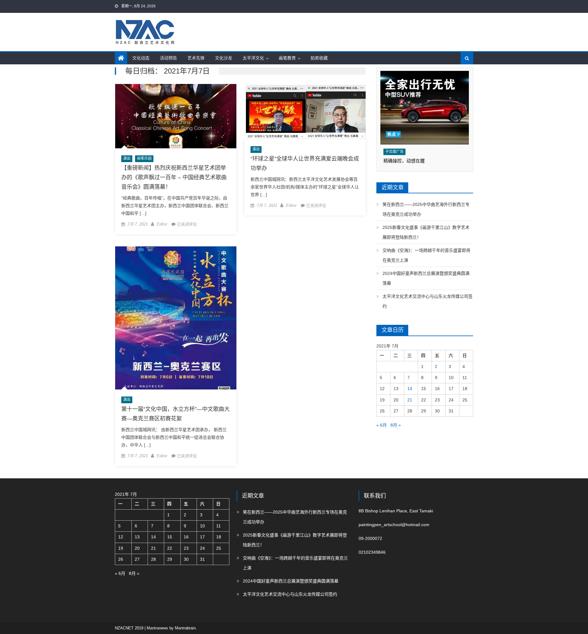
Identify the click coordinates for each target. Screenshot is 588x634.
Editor (162, 224)
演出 (126, 158)
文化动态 (140, 57)
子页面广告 (394, 152)
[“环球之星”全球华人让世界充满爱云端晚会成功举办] (305, 111)
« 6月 (381, 425)
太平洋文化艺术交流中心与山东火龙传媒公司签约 (428, 301)
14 (409, 388)
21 (409, 399)
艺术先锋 (196, 57)
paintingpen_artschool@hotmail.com (394, 524)
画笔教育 (287, 57)
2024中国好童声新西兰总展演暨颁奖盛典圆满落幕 (426, 278)
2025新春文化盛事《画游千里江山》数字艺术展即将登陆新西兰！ (426, 232)
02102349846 (372, 552)
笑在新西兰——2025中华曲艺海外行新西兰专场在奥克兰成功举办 (426, 209)
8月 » (395, 425)
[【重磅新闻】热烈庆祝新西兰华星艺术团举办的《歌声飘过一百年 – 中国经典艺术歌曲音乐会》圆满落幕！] (175, 116)
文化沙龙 (223, 57)
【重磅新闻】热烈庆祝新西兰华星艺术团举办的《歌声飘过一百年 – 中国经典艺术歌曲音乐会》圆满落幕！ (174, 177)
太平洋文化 (253, 57)
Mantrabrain (185, 628)
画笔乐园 (144, 158)
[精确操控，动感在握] (424, 108)
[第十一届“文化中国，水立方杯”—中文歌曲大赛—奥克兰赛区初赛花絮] (175, 317)
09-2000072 (370, 538)
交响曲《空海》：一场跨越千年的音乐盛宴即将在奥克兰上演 (426, 255)
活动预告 (168, 57)
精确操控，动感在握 (404, 160)
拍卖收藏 (319, 57)
